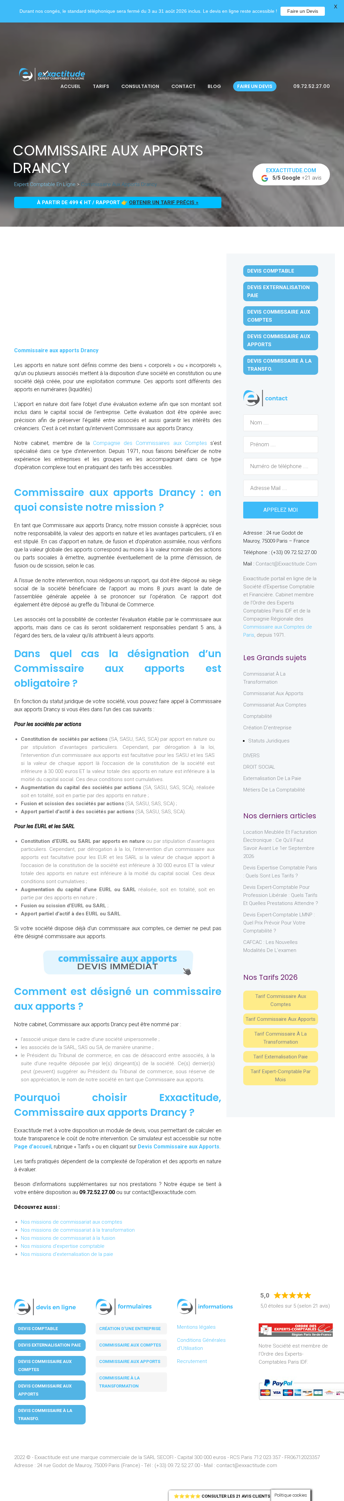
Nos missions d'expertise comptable (62, 1246)
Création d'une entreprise (130, 1328)
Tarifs (101, 86)
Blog (214, 86)
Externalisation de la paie (272, 778)
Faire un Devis (302, 11)
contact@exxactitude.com (286, 564)
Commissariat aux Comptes (274, 705)
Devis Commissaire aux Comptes (278, 316)
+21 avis (293, 174)
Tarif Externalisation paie (280, 1057)
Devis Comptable (270, 271)
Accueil (70, 86)
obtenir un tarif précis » (164, 202)
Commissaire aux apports (129, 1361)
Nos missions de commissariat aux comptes (71, 1222)
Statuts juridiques (269, 741)
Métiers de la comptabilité (274, 790)
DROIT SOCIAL (259, 767)
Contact (183, 86)
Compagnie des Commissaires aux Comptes (148, 443)
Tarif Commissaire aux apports (280, 1019)
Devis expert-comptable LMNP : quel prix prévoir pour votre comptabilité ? (279, 923)
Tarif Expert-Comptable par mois (281, 1075)
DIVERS (251, 756)
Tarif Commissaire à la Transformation (280, 1038)
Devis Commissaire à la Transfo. (279, 365)
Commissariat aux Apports (273, 693)
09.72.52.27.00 (311, 86)
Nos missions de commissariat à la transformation (78, 1230)
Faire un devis (254, 86)
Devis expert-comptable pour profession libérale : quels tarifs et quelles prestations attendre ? (280, 895)
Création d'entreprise (267, 728)
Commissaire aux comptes (130, 1345)
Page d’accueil (32, 1146)
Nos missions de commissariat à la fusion (68, 1238)
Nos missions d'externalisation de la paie (67, 1254)
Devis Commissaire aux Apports (178, 1146)
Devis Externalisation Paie (278, 291)
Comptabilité (257, 716)
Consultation (140, 86)
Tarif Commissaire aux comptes (280, 1000)
